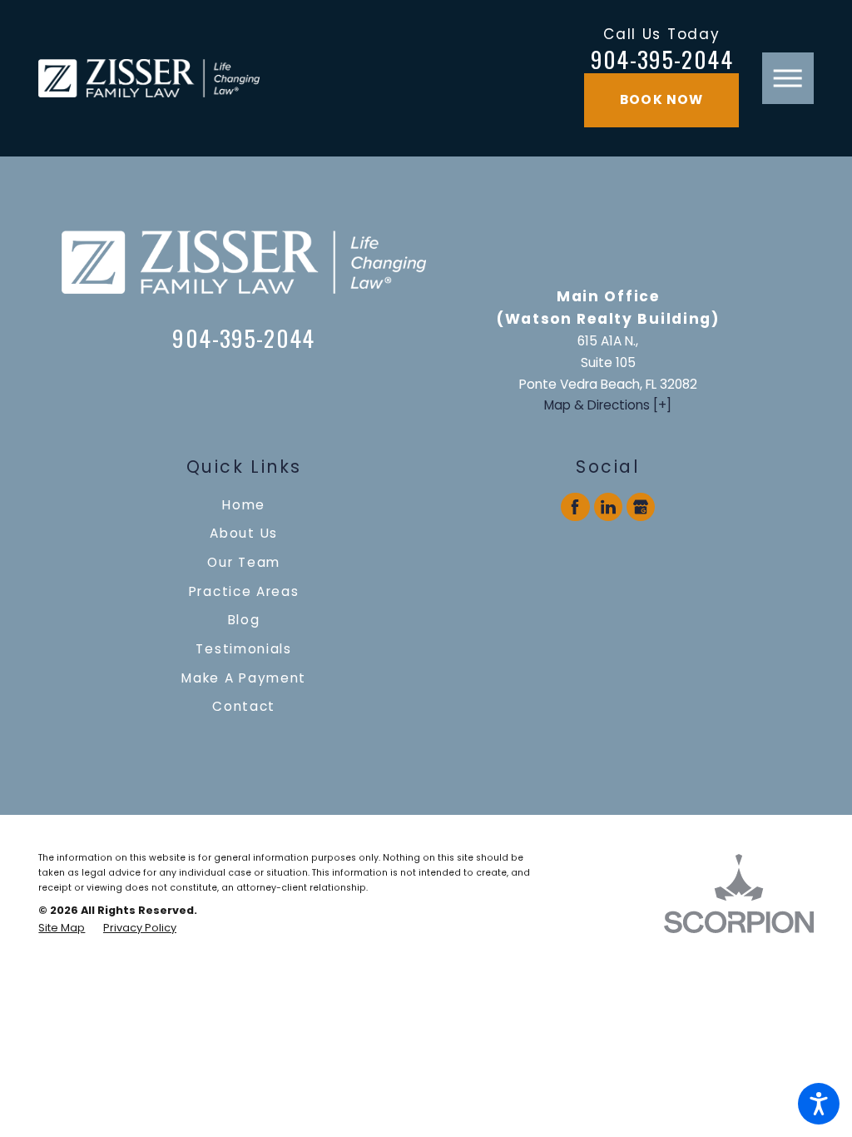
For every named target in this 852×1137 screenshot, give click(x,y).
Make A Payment (243, 678)
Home (243, 505)
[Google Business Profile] (641, 507)
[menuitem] (244, 505)
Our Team (243, 562)
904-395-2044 (662, 59)
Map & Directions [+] (607, 405)
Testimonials (244, 649)
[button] (819, 1104)
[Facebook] (575, 507)
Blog (244, 619)
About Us (244, 533)
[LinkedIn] (608, 507)
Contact (243, 706)
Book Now (662, 99)
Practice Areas (244, 591)
